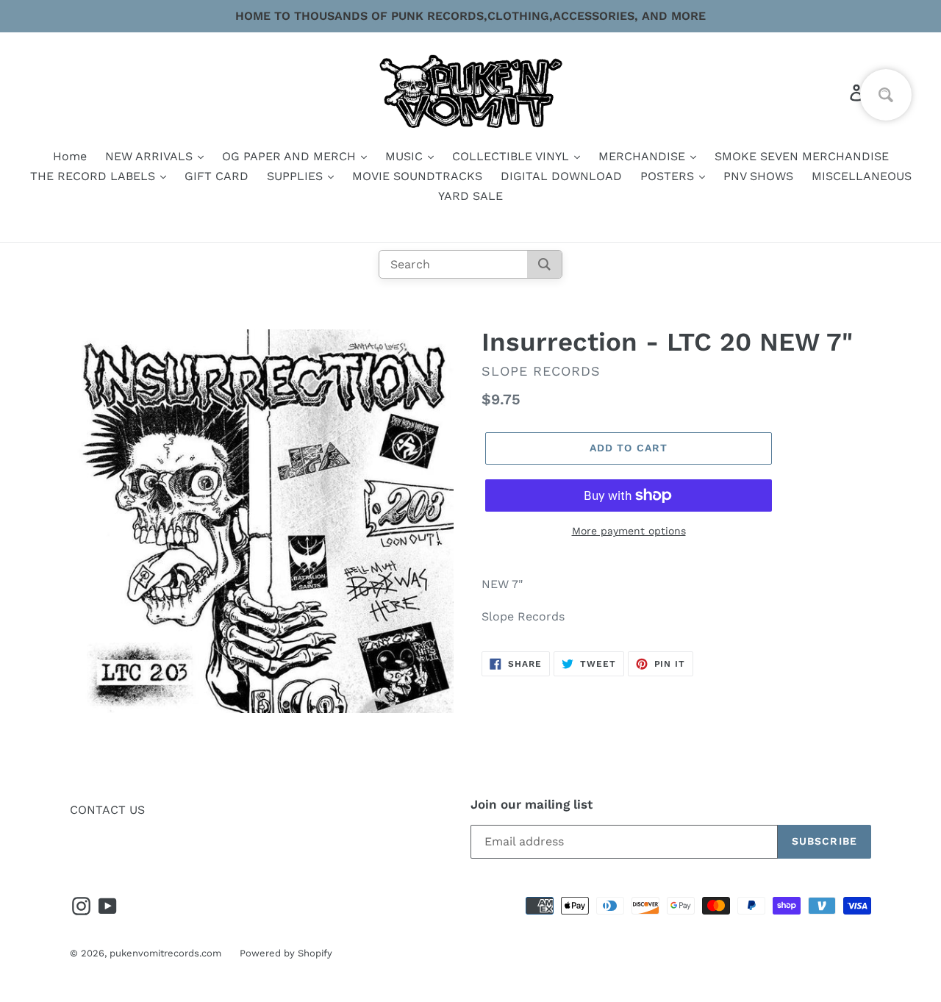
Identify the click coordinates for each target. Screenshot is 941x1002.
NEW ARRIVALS (150, 156)
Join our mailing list (531, 804)
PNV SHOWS (758, 176)
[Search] (544, 264)
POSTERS (669, 176)
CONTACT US (107, 810)
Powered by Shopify (286, 953)
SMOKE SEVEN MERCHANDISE (802, 156)
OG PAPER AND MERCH (290, 156)
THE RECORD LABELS (94, 176)
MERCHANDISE (643, 156)
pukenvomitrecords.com (165, 953)
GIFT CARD (216, 176)
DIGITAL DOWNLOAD (561, 176)
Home (70, 156)
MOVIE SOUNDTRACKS (417, 176)
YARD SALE (470, 196)
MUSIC (405, 156)
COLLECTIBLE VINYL (512, 156)
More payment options (629, 531)
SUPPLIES (296, 176)
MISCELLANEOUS (862, 176)
